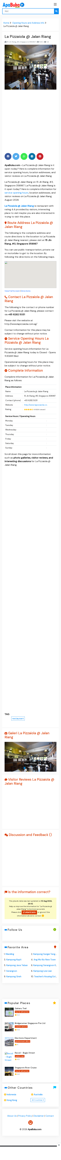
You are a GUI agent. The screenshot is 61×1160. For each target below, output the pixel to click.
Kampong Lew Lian (42, 971)
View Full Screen (12, 291)
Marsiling (10, 954)
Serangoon (11, 971)
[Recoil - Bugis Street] (9, 1056)
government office (22, 1041)
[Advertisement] (30, 121)
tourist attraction (22, 1012)
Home (6, 23)
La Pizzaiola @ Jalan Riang (19, 205)
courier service (21, 1027)
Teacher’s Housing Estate (46, 976)
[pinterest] (40, 156)
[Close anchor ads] (30, 1084)
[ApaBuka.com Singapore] (9, 5)
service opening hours (16, 192)
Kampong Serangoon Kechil (46, 965)
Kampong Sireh (13, 976)
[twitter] (16, 156)
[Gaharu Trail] (9, 1012)
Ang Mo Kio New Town (45, 959)
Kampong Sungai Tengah (45, 954)
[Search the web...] (56, 11)
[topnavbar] (55, 4)
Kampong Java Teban (17, 965)
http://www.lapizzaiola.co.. (36, 405)
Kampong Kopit (13, 959)
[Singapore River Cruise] (9, 1071)
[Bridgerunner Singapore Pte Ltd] (9, 1026)
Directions (25, 291)
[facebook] (8, 156)
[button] (8, 757)
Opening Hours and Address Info (28, 23)
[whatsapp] (24, 156)
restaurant (18, 718)
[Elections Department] (9, 1041)
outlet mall (19, 1056)
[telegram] (32, 156)
